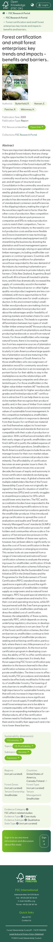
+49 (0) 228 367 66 (29, 904)
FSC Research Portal (19, 13)
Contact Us (26, 920)
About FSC (26, 917)
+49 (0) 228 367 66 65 (28, 898)
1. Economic (13, 740)
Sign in (44, 839)
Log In (46, 5)
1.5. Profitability (23, 746)
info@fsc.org (29, 901)
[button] (32, 5)
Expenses (12, 758)
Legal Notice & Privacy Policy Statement (26, 934)
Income (23, 752)
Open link (35, 127)
